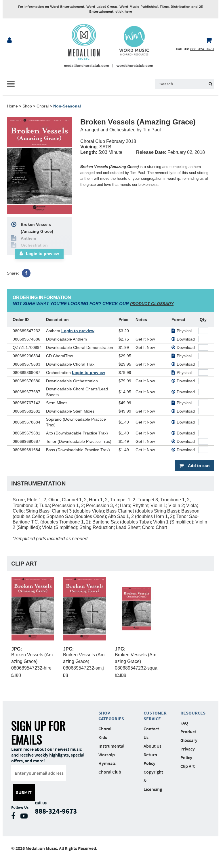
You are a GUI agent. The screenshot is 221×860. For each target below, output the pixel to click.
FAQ (184, 723)
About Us (152, 746)
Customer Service (153, 715)
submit (24, 792)
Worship (106, 754)
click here (123, 12)
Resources (190, 713)
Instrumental (111, 746)
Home (12, 106)
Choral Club (109, 772)
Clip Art (187, 766)
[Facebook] (26, 273)
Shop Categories (111, 715)
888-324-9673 (202, 49)
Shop (27, 106)
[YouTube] (25, 817)
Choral (43, 106)
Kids (102, 737)
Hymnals (107, 763)
